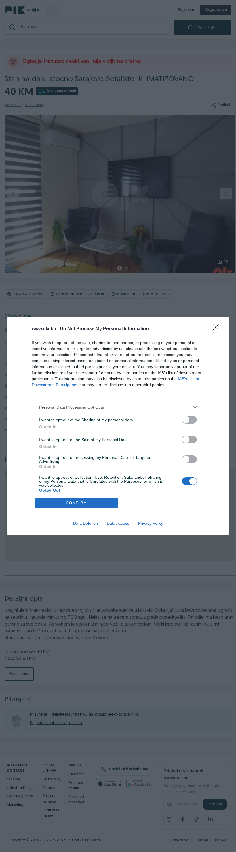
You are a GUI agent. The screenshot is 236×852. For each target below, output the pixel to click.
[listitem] (118, 407)
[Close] (217, 329)
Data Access (118, 523)
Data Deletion (85, 523)
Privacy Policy (150, 523)
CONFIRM (76, 503)
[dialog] (118, 426)
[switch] (189, 420)
